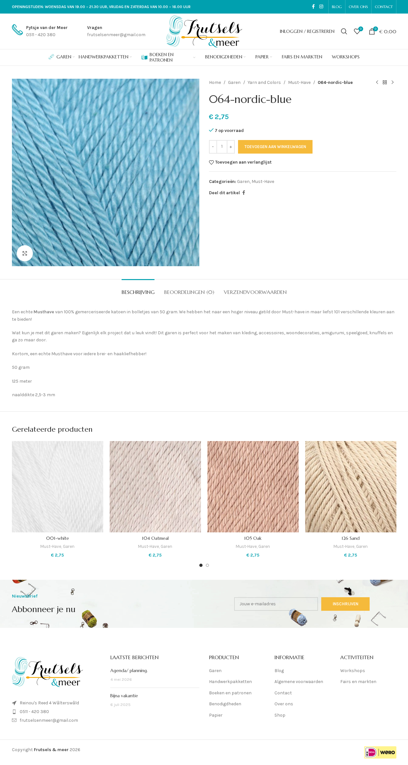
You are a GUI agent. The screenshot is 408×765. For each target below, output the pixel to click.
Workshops (352, 670)
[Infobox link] (40, 31)
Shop (279, 715)
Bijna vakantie (124, 696)
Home (215, 82)
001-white (57, 538)
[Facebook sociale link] (313, 6)
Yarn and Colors (264, 82)
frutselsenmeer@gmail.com (49, 720)
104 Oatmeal (155, 538)
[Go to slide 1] (201, 565)
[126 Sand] (350, 486)
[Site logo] (204, 31)
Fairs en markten (358, 681)
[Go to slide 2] (207, 565)
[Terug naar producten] (385, 82)
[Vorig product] (377, 82)
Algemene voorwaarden (298, 681)
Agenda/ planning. (129, 670)
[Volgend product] (392, 82)
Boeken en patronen (230, 693)
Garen (234, 82)
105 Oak (253, 538)
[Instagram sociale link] (321, 6)
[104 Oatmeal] (155, 486)
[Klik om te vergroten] (25, 253)
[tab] (138, 289)
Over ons (283, 704)
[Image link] (47, 671)
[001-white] (57, 486)
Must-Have (299, 82)
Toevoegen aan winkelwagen (275, 146)
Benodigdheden (225, 704)
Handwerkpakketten (230, 681)
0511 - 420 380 (34, 711)
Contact (283, 693)
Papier (216, 715)
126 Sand (351, 538)
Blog (279, 670)
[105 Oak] (253, 486)
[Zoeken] (344, 31)
